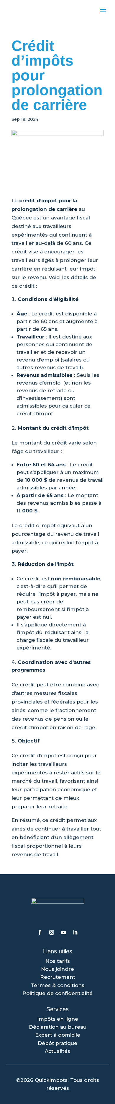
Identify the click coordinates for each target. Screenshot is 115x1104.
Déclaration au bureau (57, 1027)
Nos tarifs (57, 961)
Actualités (57, 1051)
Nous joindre (57, 969)
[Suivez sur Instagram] (51, 932)
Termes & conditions (57, 985)
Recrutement (57, 977)
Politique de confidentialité (57, 993)
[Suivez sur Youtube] (63, 932)
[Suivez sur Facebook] (40, 932)
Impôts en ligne (57, 1019)
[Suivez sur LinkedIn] (75, 932)
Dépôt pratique (57, 1043)
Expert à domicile (57, 1035)
